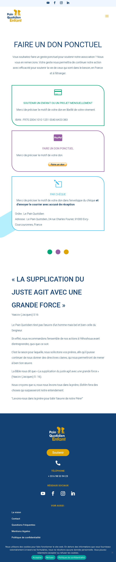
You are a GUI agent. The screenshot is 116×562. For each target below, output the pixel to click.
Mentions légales (21, 531)
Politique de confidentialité (26, 537)
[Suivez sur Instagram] (61, 2)
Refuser (50, 557)
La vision (16, 512)
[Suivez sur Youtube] (48, 2)
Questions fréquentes (23, 525)
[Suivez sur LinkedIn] (68, 2)
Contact (16, 518)
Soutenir (58, 452)
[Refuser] (112, 552)
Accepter (37, 557)
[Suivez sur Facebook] (54, 2)
